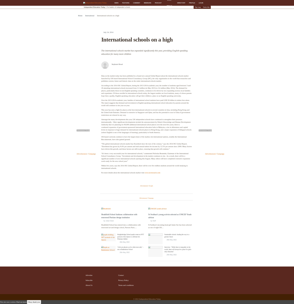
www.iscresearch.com (152, 173)
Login (201, 3)
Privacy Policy (123, 280)
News (116, 3)
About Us (89, 285)
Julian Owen (110, 221)
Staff (154, 221)
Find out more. (21, 302)
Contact (121, 275)
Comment (136, 3)
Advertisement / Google (146, 185)
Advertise (89, 275)
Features (125, 3)
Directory (181, 3)
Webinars (147, 3)
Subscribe (206, 7)
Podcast (158, 3)
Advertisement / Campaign (86, 154)
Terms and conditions (126, 285)
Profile (192, 3)
